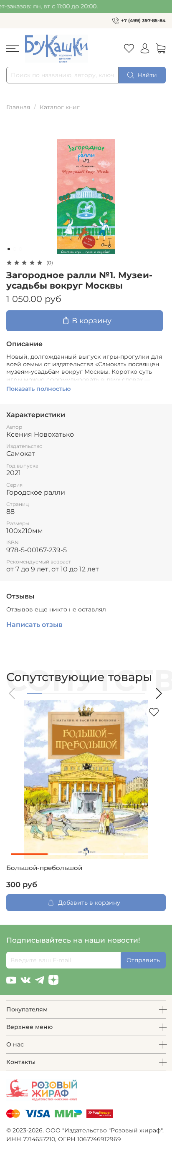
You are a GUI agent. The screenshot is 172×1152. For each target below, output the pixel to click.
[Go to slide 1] (9, 249)
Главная (18, 107)
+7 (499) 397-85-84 (143, 20)
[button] (12, 693)
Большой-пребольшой (44, 868)
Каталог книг (60, 107)
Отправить (143, 960)
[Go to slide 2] (14, 249)
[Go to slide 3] (20, 249)
